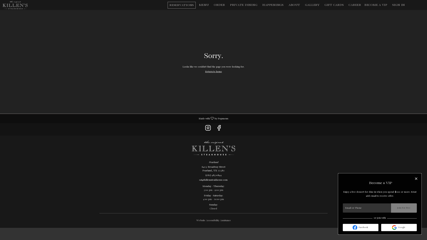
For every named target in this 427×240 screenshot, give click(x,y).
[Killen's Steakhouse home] (18, 5)
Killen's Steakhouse (213, 148)
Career (355, 5)
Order (219, 5)
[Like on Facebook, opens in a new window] (219, 129)
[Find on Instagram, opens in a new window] (208, 129)
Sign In (398, 5)
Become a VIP (375, 5)
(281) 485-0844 (213, 175)
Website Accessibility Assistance (213, 220)
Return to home (213, 71)
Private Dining (244, 5)
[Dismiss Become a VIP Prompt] (416, 179)
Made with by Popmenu (115, 118)
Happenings (273, 5)
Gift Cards (334, 5)
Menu (204, 5)
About (294, 5)
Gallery (312, 5)
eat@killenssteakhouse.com (213, 180)
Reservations (181, 5)
